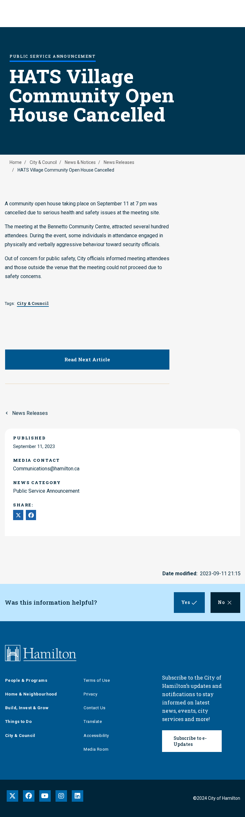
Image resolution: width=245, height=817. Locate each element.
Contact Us (94, 707)
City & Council (43, 162)
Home (16, 162)
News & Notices (80, 162)
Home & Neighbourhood (31, 694)
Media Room (96, 749)
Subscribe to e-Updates (190, 741)
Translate (93, 721)
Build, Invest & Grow (26, 707)
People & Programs (26, 680)
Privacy (90, 694)
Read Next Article (87, 359)
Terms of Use (97, 680)
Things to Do (18, 721)
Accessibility (96, 735)
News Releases (119, 162)
